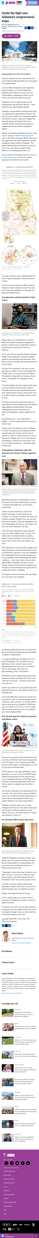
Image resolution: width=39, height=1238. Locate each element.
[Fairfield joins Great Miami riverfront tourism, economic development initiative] (8, 1013)
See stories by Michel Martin (21, 943)
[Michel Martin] (6, 936)
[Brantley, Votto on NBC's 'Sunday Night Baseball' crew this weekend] (8, 1027)
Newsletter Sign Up (9, 1183)
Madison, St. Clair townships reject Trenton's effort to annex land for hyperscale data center (26, 1042)
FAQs (5, 1210)
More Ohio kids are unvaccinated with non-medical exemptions (25, 1124)
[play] (3, 1236)
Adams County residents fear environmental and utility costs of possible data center (25, 1097)
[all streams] (36, 1235)
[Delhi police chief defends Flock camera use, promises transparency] (8, 1055)
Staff (5, 1214)
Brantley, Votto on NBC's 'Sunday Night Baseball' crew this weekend (25, 1027)
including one (14, 774)
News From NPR (19, 1065)
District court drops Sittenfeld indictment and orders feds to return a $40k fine (24, 1139)
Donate (33, 3)
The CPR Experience (9, 1171)
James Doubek (8, 973)
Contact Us (7, 1190)
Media (16, 1023)
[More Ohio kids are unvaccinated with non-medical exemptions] (8, 1124)
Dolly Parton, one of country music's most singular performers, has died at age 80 (25, 1070)
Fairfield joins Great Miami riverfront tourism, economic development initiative (24, 1014)
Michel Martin (12, 25)
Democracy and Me (9, 1194)
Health (16, 1120)
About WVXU (7, 1175)
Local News (18, 1009)
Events (5, 1186)
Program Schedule (9, 1179)
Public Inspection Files (10, 1202)
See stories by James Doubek (12, 993)
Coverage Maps (8, 1206)
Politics (17, 1106)
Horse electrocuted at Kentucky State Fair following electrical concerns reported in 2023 (24, 1081)
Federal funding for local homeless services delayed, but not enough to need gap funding (26, 1111)
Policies (6, 1198)
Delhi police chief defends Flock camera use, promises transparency (26, 1055)
